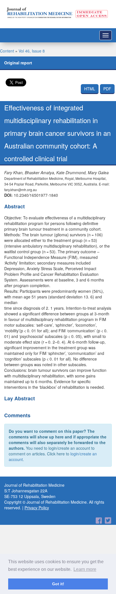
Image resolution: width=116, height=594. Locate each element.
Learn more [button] (84, 569)
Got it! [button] (58, 584)
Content (7, 51)
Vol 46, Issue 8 (32, 51)
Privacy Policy (36, 507)
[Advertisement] (58, 535)
